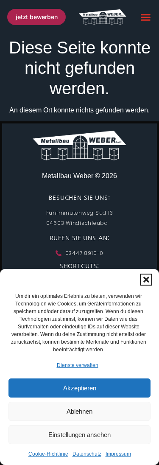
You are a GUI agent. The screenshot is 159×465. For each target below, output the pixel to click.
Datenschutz (87, 454)
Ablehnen (79, 411)
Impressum (118, 454)
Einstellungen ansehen (79, 434)
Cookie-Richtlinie (48, 454)
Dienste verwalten (77, 365)
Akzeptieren (79, 388)
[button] (146, 279)
